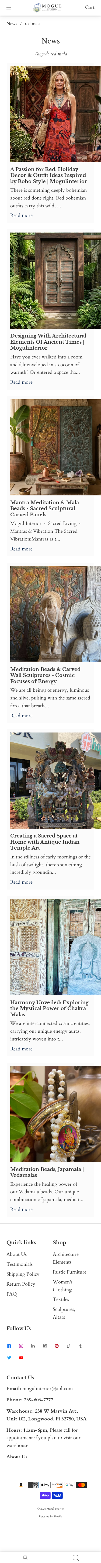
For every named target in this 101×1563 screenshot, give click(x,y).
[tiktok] (68, 1346)
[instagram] (21, 1346)
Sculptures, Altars (64, 1313)
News (11, 24)
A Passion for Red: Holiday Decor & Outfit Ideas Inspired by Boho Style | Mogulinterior (48, 175)
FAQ (11, 1294)
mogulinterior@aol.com (47, 1388)
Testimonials (19, 1264)
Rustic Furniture (69, 1272)
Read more (21, 215)
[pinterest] (56, 1346)
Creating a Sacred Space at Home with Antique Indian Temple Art (44, 842)
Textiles (61, 1299)
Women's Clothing (62, 1286)
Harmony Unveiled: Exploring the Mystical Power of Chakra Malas (49, 1009)
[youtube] (21, 1358)
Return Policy (20, 1284)
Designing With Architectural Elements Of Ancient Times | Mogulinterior (48, 342)
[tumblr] (80, 1346)
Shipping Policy (23, 1274)
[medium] (45, 1346)
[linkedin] (33, 1346)
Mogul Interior (55, 1509)
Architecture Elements (66, 1258)
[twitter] (9, 1358)
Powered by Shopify (50, 1516)
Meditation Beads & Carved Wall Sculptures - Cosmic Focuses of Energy (45, 675)
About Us (16, 1254)
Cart (90, 7)
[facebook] (9, 1346)
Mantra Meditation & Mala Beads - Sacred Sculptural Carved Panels (44, 509)
